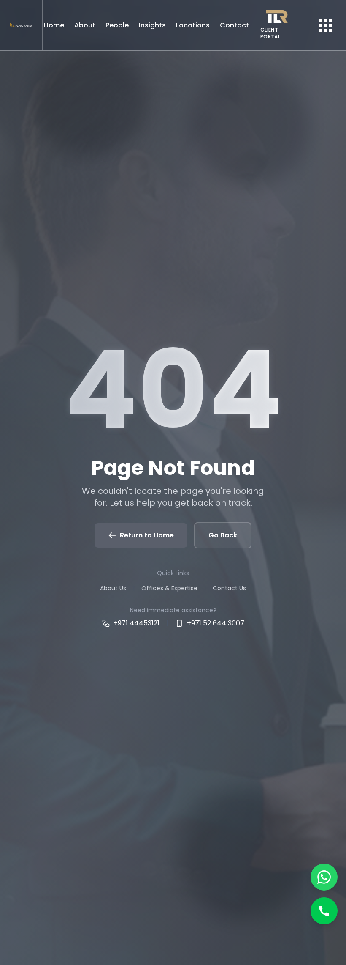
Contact (234, 25)
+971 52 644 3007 (215, 623)
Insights (152, 25)
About (84, 25)
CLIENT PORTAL (270, 33)
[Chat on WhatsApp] (324, 877)
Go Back (222, 535)
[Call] (324, 910)
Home (54, 25)
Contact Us (229, 588)
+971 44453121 (136, 623)
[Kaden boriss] (21, 25)
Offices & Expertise (169, 588)
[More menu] (325, 25)
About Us (113, 588)
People (117, 25)
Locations (193, 25)
